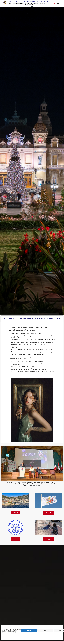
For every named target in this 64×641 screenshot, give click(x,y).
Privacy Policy (9, 638)
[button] (32, 6)
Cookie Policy (4, 638)
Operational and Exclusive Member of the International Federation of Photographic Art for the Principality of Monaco (29, 4)
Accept (29, 630)
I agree (32, 465)
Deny (45, 630)
